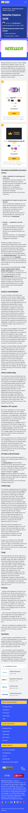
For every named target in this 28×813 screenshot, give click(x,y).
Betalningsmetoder (17, 8)
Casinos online (6, 8)
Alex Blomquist (16, 23)
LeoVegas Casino (7, 707)
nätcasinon (16, 216)
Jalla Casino (5, 710)
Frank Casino (6, 716)
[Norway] (2, 805)
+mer (3, 719)
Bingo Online (6, 731)
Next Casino (9, 271)
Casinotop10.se (7, 463)
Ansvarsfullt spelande (8, 750)
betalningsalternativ (10, 255)
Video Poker (5, 734)
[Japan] (11, 802)
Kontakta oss (6, 759)
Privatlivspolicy (6, 753)
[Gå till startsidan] (5, 2)
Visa (22, 491)
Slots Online (5, 737)
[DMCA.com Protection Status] (7, 768)
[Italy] (14, 802)
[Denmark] (21, 802)
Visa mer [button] (22, 119)
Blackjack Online (7, 728)
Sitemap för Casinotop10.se (10, 762)
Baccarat (5, 740)
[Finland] (5, 802)
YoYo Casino (5, 713)
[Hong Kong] (24, 802)
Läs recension (14, 108)
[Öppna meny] (25, 2)
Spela (14, 113)
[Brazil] (8, 802)
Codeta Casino (10, 269)
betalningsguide (8, 276)
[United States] (2, 802)
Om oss (4, 756)
